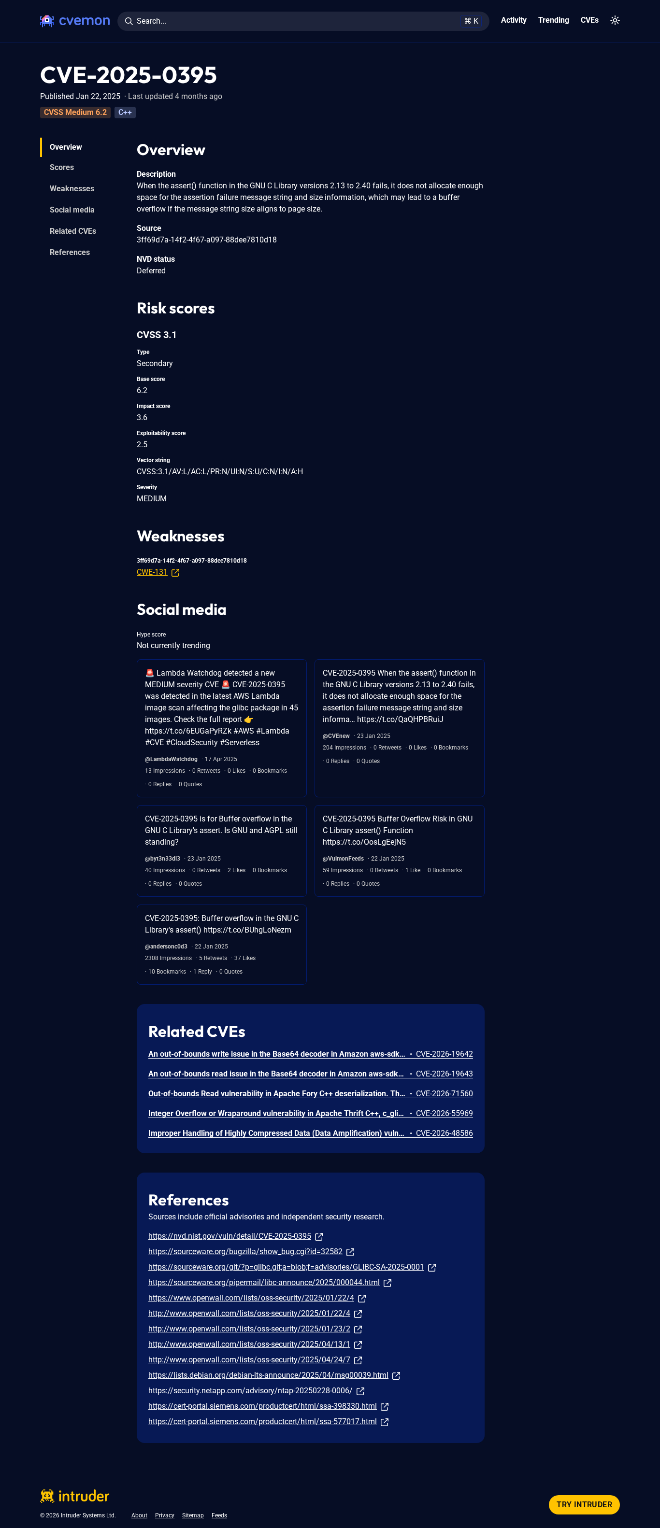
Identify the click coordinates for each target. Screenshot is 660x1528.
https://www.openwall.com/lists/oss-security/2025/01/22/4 (251, 1297)
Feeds (219, 1515)
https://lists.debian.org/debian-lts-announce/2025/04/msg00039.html (268, 1375)
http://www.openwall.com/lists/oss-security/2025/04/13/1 (249, 1344)
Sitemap (193, 1515)
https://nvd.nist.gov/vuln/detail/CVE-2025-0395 (229, 1236)
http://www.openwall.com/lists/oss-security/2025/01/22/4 (249, 1313)
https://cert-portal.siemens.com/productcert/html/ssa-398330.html (262, 1406)
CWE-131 (152, 572)
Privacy (164, 1515)
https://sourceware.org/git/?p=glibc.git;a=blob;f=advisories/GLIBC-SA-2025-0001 (286, 1267)
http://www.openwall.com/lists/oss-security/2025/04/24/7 (249, 1359)
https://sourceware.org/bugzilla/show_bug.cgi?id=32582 (245, 1251)
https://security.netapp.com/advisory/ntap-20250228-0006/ (250, 1390)
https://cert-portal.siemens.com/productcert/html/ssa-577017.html (262, 1421)
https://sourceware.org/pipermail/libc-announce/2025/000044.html (264, 1282)
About (139, 1515)
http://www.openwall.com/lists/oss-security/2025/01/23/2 (249, 1328)
